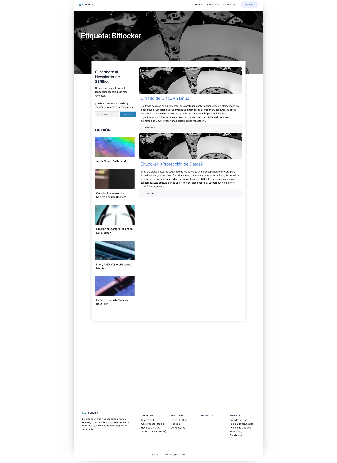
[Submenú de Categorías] (236, 4)
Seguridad (145, 70)
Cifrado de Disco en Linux (192, 80)
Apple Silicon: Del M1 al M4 (112, 161)
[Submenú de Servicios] (218, 4)
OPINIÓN (103, 130)
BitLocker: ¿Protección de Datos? (192, 146)
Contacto (249, 4)
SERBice (89, 4)
